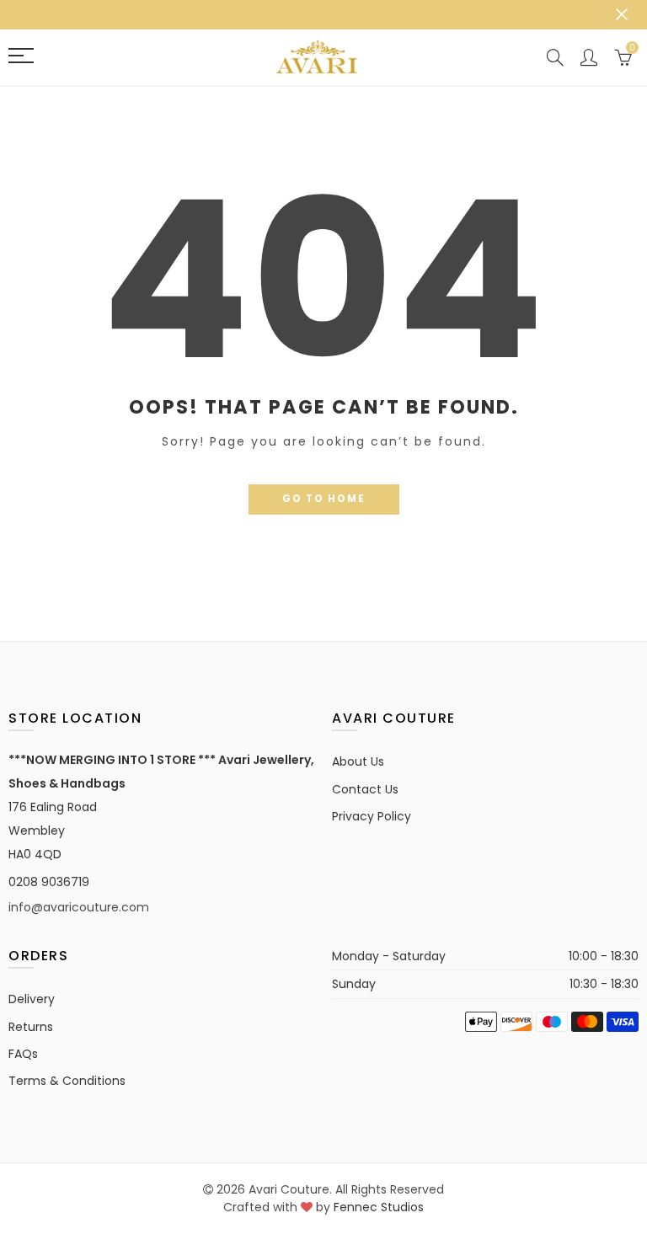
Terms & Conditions (67, 1080)
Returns (30, 1026)
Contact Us (365, 789)
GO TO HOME (324, 498)
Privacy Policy (371, 816)
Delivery (31, 999)
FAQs (23, 1053)
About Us (358, 761)
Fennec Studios (379, 1207)
